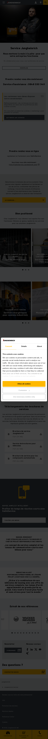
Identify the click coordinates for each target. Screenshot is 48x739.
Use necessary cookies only (24, 397)
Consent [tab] (8, 346)
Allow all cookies (24, 384)
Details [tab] (24, 346)
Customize (23, 390)
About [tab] (39, 346)
